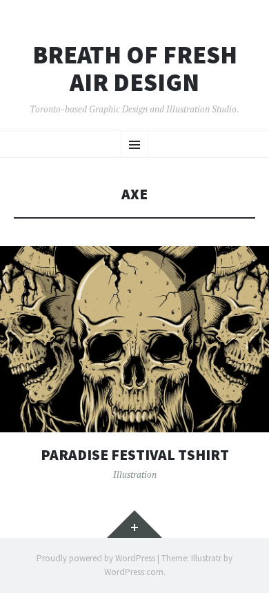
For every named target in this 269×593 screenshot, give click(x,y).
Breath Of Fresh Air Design (134, 68)
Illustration (135, 474)
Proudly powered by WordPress (96, 558)
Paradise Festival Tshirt (135, 454)
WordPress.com (133, 572)
